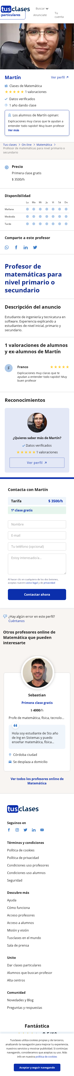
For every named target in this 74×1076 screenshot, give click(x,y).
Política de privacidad (23, 858)
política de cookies (46, 1056)
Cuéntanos (16, 621)
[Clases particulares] (15, 14)
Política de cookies (21, 850)
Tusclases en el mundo (24, 938)
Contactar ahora (37, 594)
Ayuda (11, 900)
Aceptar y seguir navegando (37, 1067)
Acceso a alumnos (20, 923)
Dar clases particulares (24, 965)
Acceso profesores (21, 915)
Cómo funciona (18, 908)
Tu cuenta (59, 15)
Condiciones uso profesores (28, 865)
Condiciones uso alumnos (26, 873)
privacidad (49, 583)
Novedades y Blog (20, 1000)
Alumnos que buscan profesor (29, 973)
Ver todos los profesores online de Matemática (37, 781)
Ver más (13, 130)
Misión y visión (18, 930)
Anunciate (40, 15)
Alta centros (16, 980)
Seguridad (14, 880)
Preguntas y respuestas (24, 1007)
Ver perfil (35, 462)
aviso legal (32, 583)
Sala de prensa (18, 945)
